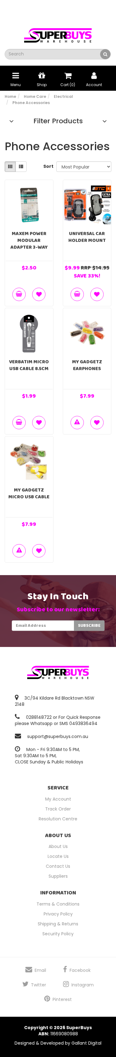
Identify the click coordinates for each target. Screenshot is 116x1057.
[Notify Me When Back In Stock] (77, 422)
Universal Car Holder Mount (87, 237)
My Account (58, 799)
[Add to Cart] (19, 294)
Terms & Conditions (58, 904)
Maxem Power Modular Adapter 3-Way (29, 240)
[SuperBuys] (58, 33)
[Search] (105, 54)
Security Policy (58, 934)
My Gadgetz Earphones (87, 365)
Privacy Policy (58, 914)
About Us (58, 846)
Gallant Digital (86, 1043)
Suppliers (58, 876)
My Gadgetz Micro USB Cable (28, 493)
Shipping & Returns (58, 924)
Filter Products (58, 121)
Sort (47, 166)
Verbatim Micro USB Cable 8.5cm (29, 365)
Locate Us (58, 856)
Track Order (58, 809)
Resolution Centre (58, 819)
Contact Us (58, 866)
